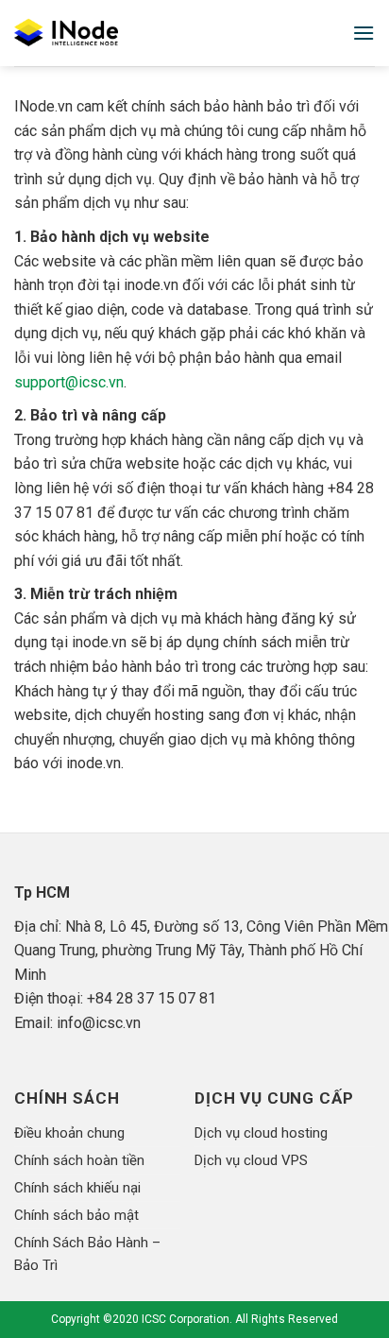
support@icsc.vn (69, 382)
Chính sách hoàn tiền (79, 1160)
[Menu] (363, 32)
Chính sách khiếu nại (77, 1187)
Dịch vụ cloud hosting (261, 1132)
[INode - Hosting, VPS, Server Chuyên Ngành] (98, 33)
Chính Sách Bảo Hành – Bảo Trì (87, 1254)
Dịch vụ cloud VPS (251, 1160)
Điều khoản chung (69, 1132)
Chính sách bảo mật (76, 1215)
